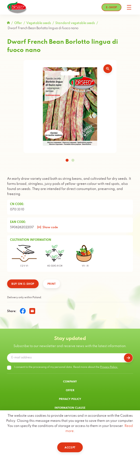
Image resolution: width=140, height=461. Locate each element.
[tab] (67, 160)
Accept (70, 447)
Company (70, 381)
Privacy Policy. (109, 367)
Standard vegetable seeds (75, 23)
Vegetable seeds (38, 23)
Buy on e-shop (22, 284)
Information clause (70, 408)
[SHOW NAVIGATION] (129, 7)
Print (51, 284)
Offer (18, 23)
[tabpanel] (70, 106)
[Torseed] (17, 7)
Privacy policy (70, 399)
